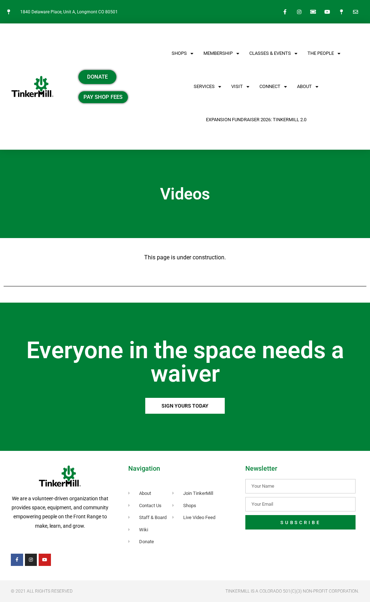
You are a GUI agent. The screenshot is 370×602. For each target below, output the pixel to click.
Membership (218, 53)
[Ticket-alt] (313, 12)
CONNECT (269, 86)
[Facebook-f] (285, 12)
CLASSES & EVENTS (270, 53)
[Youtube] (327, 12)
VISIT (237, 86)
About (304, 86)
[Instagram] (299, 12)
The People (320, 53)
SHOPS (179, 53)
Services (204, 86)
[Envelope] (356, 12)
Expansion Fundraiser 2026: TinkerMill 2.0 (256, 119)
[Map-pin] (342, 12)
